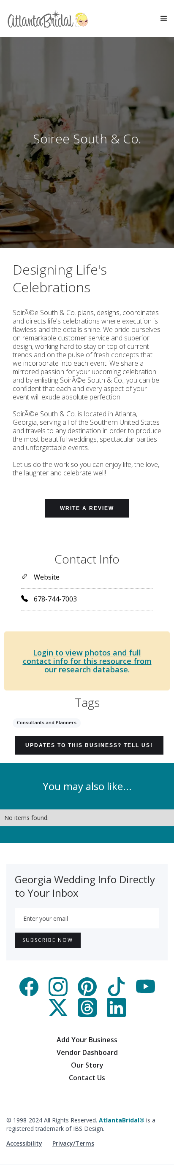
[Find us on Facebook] (28, 993)
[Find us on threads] (87, 1014)
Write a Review (87, 508)
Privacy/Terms (73, 1143)
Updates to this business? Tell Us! (89, 745)
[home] (48, 19)
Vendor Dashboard (87, 1052)
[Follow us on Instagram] (58, 993)
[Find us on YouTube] (145, 993)
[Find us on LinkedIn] (116, 1014)
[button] (164, 18)
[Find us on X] (58, 1014)
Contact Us (87, 1077)
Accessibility (24, 1143)
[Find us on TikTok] (116, 993)
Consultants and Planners (46, 722)
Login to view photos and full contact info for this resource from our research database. (87, 660)
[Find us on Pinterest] (87, 993)
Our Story (87, 1065)
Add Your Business (87, 1040)
